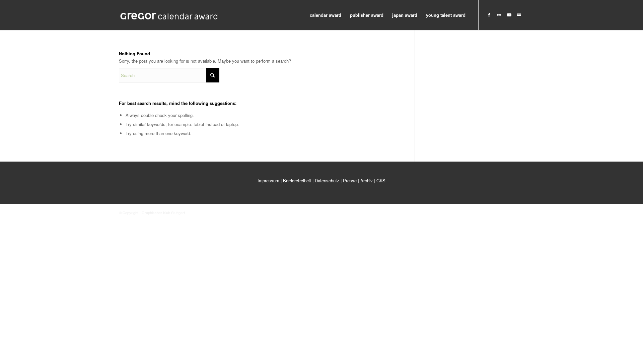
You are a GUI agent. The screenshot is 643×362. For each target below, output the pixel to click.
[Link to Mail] (519, 15)
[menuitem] (325, 15)
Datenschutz (327, 180)
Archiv (366, 180)
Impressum (268, 180)
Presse (350, 180)
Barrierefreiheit (297, 180)
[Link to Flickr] (499, 15)
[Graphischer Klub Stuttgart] (169, 15)
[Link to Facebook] (489, 15)
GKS (380, 180)
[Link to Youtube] (509, 15)
